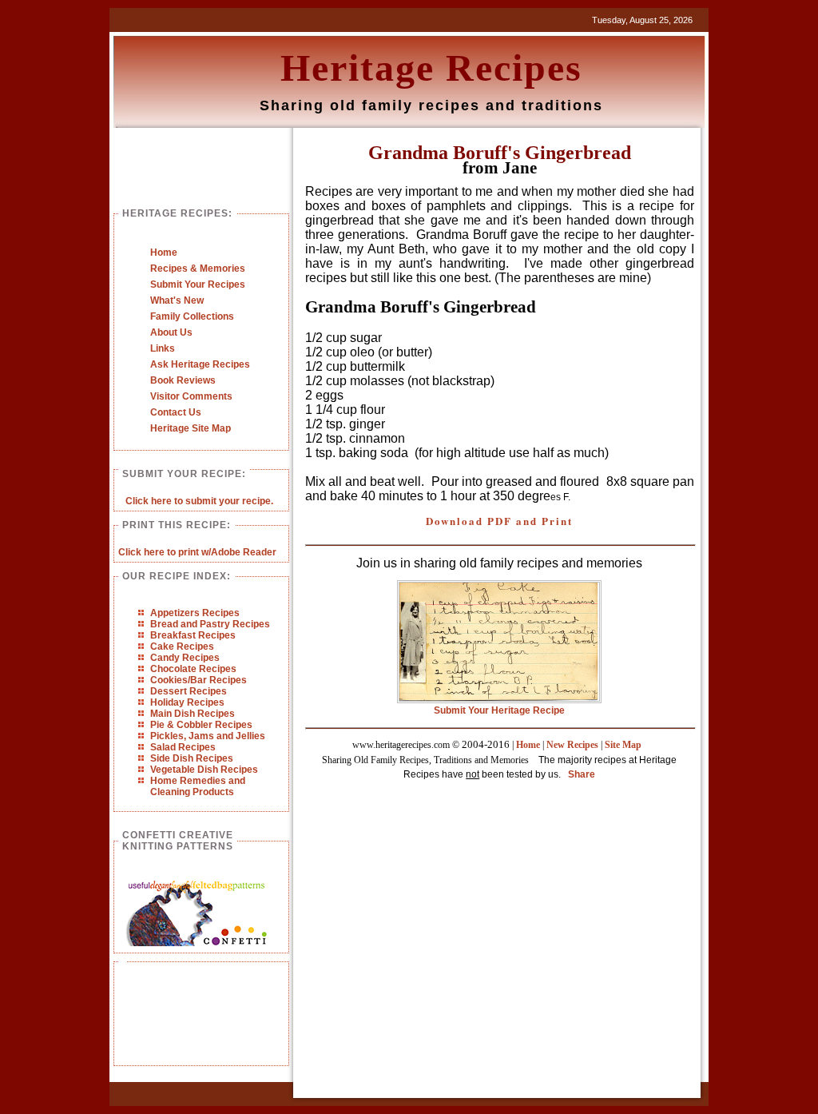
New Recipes (572, 744)
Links (162, 348)
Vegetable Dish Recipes (204, 769)
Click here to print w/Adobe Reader (197, 552)
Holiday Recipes (187, 702)
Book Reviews (183, 380)
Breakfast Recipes (193, 635)
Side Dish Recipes (191, 758)
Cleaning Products (192, 792)
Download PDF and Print (499, 520)
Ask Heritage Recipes (200, 364)
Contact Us (175, 412)
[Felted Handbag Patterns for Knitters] (197, 943)
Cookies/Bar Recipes (198, 680)
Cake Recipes (182, 646)
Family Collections (192, 316)
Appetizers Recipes (195, 613)
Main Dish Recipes (192, 713)
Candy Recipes (185, 657)
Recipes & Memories (197, 268)
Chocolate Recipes (193, 668)
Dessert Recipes (188, 691)
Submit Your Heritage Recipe (499, 710)
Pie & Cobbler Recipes (201, 724)
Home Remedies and (197, 780)
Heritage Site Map (190, 428)
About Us (171, 332)
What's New (177, 300)
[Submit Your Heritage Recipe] (499, 700)
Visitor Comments (191, 396)
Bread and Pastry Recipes (210, 624)
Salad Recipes (183, 747)
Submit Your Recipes (197, 284)
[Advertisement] (198, 1025)
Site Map (623, 744)
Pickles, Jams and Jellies (207, 736)
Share (581, 774)
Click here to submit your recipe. (199, 501)
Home (163, 252)
